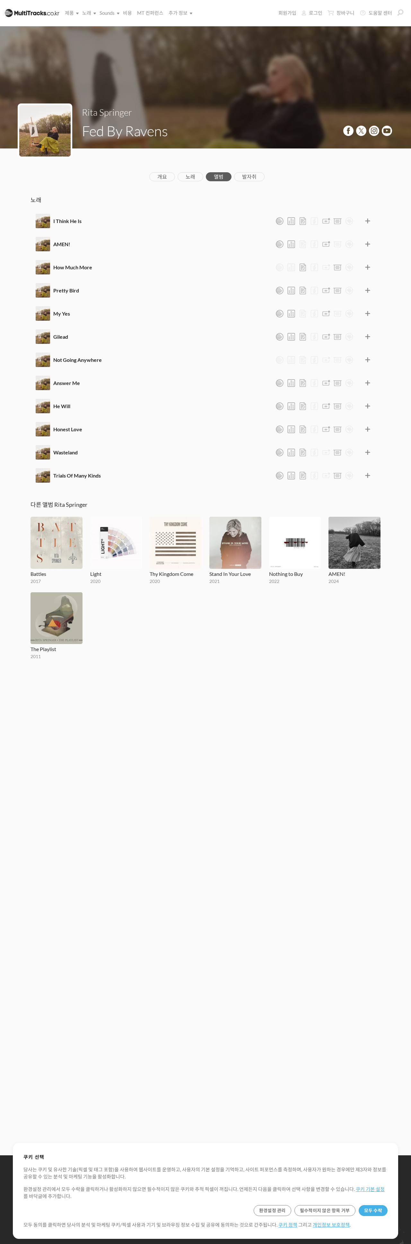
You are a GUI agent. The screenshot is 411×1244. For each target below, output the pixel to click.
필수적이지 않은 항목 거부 (325, 1210)
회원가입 (287, 13)
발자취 (249, 177)
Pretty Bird (66, 290)
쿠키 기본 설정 (370, 1189)
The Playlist (43, 649)
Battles (38, 574)
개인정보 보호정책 (331, 1225)
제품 (69, 13)
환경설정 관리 (272, 1210)
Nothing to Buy (286, 574)
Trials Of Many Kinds (77, 475)
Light (95, 574)
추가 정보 (178, 13)
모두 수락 (373, 1210)
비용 (127, 13)
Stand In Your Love (230, 574)
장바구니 (345, 13)
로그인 (315, 13)
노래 (86, 13)
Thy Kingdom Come (171, 574)
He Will (61, 406)
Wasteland (65, 452)
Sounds (107, 13)
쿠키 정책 (287, 1225)
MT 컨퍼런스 (150, 13)
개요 (162, 177)
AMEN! (61, 244)
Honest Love (67, 429)
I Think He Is (67, 221)
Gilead (60, 337)
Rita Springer (107, 112)
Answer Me (66, 383)
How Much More (72, 267)
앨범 (218, 177)
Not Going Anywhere (77, 360)
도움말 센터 (380, 13)
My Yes (61, 313)
